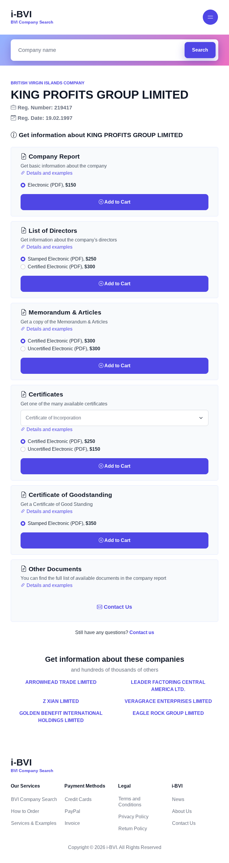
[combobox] (99, 50)
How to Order (25, 811)
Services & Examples (33, 823)
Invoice (72, 823)
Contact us (141, 632)
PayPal (72, 811)
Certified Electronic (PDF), (61, 266)
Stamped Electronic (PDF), (62, 258)
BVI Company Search (34, 799)
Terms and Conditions (129, 801)
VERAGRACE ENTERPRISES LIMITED (168, 701)
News (178, 799)
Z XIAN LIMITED (61, 701)
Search (200, 49)
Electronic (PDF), (52, 185)
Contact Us (117, 607)
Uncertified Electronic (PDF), (64, 348)
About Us (182, 811)
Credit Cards (78, 799)
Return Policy (132, 828)
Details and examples (48, 173)
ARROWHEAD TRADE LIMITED (61, 682)
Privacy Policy (133, 816)
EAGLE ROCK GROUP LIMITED (168, 713)
